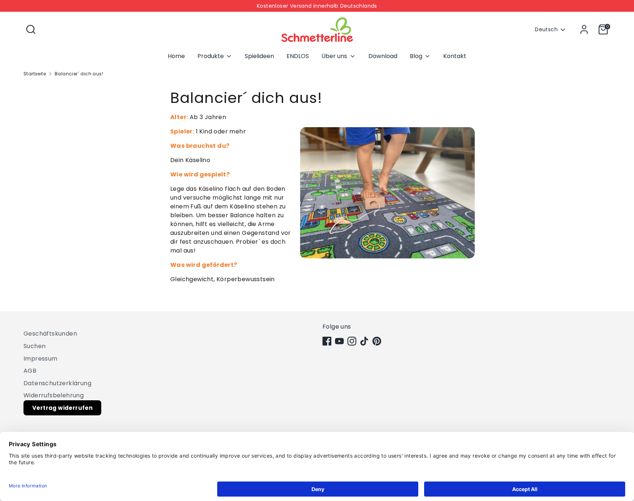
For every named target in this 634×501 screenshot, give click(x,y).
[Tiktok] (364, 341)
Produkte (211, 56)
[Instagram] (351, 341)
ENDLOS (298, 56)
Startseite (34, 74)
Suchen (34, 346)
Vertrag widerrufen (62, 408)
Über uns (335, 56)
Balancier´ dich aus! (79, 74)
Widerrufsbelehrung (53, 395)
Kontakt (454, 56)
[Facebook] (327, 341)
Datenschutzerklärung (57, 383)
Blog (417, 56)
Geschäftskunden (50, 333)
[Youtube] (339, 341)
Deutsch (546, 29)
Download (382, 56)
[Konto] (584, 29)
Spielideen (259, 56)
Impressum (40, 358)
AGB (29, 370)
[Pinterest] (376, 341)
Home (176, 56)
